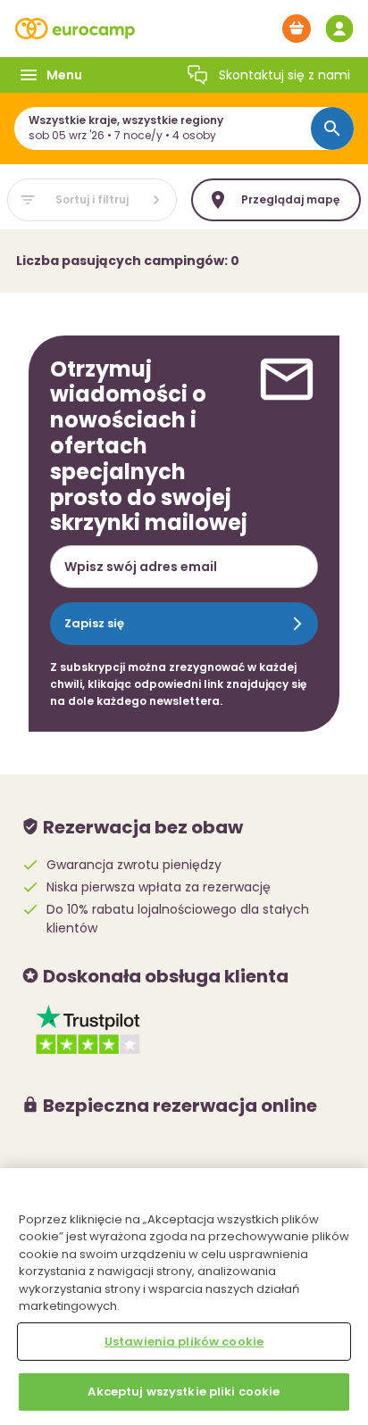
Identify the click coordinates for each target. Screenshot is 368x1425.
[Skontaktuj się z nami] (197, 75)
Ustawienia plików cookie (184, 1341)
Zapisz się (94, 623)
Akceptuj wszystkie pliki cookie (184, 1391)
